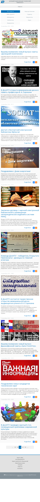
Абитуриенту (10, 17)
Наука (29, 20)
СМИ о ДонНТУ (10, 14)
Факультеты (29, 17)
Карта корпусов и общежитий (20, 461)
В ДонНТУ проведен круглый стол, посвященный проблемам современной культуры (19, 427)
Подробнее (27, 62)
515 (25, 447)
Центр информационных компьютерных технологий (17, 475)
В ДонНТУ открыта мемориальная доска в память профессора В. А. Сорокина (19, 91)
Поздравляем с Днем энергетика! (15, 171)
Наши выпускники (20, 463)
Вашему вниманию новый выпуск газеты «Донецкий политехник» (19, 53)
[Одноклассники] (36, 62)
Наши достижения (29, 11)
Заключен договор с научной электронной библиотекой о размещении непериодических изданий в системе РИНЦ (20, 213)
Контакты (20, 468)
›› (33, 447)
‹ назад (10, 447)
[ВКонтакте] (34, 62)
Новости (20, 466)
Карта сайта (20, 457)
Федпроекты (10, 23)
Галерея (20, 464)
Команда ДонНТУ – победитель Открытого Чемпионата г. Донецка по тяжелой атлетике (20, 258)
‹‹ (8, 447)
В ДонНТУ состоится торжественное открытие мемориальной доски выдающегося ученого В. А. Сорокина (17, 301)
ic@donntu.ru (20, 475)
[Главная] (2, 2)
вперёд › (30, 447)
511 (15, 447)
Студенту (29, 14)
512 (18, 447)
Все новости (13, 11)
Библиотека (10, 20)
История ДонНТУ (20, 459)
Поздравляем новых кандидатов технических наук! (15, 385)
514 (23, 447)
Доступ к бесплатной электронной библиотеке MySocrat (16, 131)
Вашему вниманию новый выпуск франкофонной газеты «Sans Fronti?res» (18, 345)
